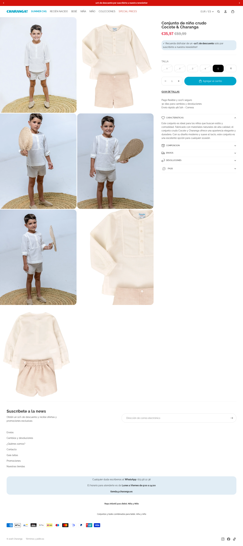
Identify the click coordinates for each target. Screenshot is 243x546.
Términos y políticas (35, 539)
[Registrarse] (232, 418)
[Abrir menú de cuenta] (225, 11)
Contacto (12, 449)
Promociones (14, 460)
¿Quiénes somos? (16, 443)
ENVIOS (169, 153)
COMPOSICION (173, 145)
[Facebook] (229, 539)
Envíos (10, 432)
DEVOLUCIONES (173, 160)
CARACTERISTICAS (174, 118)
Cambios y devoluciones (20, 438)
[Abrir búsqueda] (218, 11)
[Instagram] (223, 539)
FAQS (170, 168)
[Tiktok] (234, 539)
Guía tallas (12, 455)
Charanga (18, 539)
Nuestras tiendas (16, 466)
